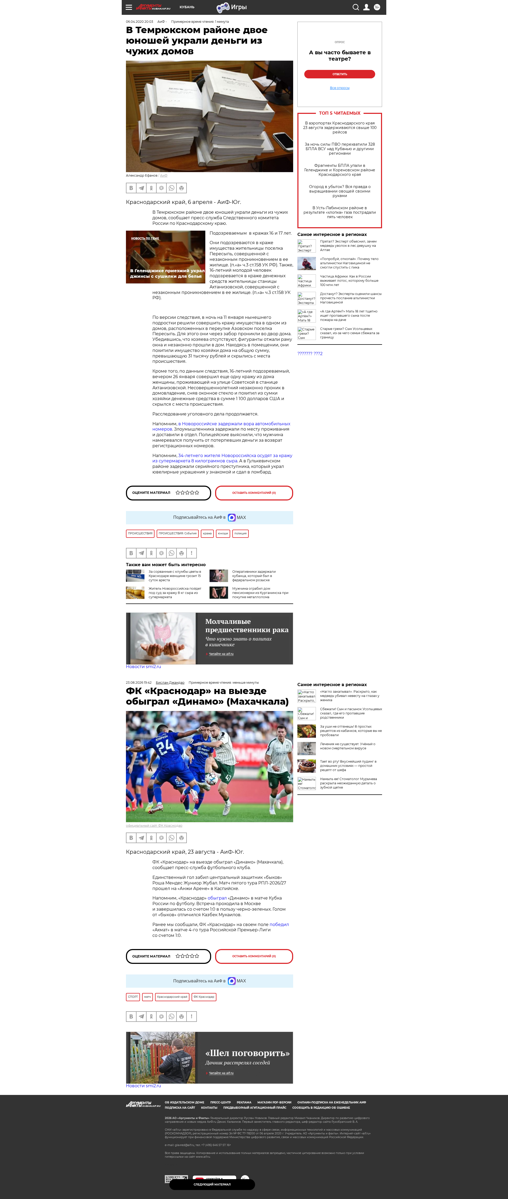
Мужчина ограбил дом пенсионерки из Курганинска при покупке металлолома (260, 593)
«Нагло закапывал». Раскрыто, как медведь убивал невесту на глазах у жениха (349, 696)
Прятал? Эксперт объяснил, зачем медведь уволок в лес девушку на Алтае (348, 245)
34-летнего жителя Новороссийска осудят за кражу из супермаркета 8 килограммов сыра (222, 458)
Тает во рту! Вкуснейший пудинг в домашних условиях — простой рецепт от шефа (348, 765)
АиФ (163, 175)
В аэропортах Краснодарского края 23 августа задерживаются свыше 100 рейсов (340, 128)
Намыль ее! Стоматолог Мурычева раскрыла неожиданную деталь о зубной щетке (348, 783)
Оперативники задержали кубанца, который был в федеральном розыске (254, 576)
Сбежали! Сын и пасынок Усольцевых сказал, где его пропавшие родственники (351, 713)
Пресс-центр (220, 1102)
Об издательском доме (184, 1102)
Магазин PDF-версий (274, 1102)
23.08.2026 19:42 (139, 682)
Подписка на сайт (180, 1107)
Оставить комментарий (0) (254, 493)
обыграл (217, 898)
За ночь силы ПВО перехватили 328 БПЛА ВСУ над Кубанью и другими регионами (340, 149)
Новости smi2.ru (143, 666)
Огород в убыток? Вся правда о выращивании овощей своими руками (340, 191)
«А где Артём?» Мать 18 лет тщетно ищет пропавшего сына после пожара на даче (349, 315)
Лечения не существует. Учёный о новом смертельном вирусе (347, 746)
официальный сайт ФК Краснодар (154, 825)
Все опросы (340, 88)
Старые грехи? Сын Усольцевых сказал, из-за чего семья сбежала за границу (349, 333)
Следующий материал (212, 1184)
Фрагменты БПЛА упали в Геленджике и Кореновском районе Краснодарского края (339, 170)
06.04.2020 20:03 (139, 22)
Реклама (244, 1102)
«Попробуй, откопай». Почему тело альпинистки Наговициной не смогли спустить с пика (349, 263)
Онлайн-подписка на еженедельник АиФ (331, 1102)
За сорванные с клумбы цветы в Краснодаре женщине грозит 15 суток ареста (175, 576)
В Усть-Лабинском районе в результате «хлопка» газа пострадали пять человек (339, 212)
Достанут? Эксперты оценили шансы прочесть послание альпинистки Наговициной (351, 298)
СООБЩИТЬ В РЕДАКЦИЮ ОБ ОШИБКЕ (321, 1107)
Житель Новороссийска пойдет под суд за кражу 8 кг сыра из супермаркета (175, 593)
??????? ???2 (310, 353)
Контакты (209, 1107)
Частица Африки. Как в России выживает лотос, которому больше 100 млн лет (349, 280)
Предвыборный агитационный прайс (254, 1107)
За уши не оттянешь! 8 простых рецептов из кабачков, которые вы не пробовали (351, 730)
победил (279, 924)
